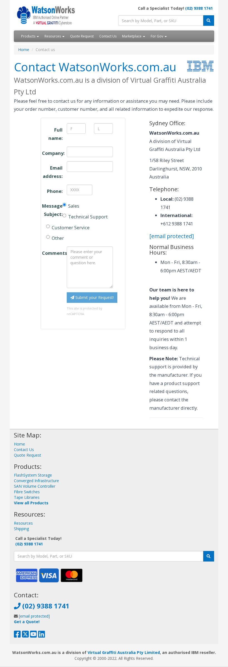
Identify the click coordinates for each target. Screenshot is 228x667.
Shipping (21, 528)
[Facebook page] (17, 635)
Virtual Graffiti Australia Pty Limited (124, 652)
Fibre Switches (27, 491)
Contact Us (108, 36)
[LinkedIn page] (41, 635)
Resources (53, 36)
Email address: (53, 172)
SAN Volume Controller (34, 486)
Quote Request (82, 36)
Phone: (55, 191)
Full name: (55, 134)
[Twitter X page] (25, 635)
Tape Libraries (26, 497)
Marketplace (132, 36)
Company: (52, 153)
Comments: (52, 253)
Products (28, 36)
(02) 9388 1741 (199, 8)
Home (23, 49)
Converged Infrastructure (36, 480)
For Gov (157, 36)
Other (58, 238)
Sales (73, 206)
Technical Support (88, 216)
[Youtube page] (33, 635)
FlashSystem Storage (33, 475)
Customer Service (71, 227)
